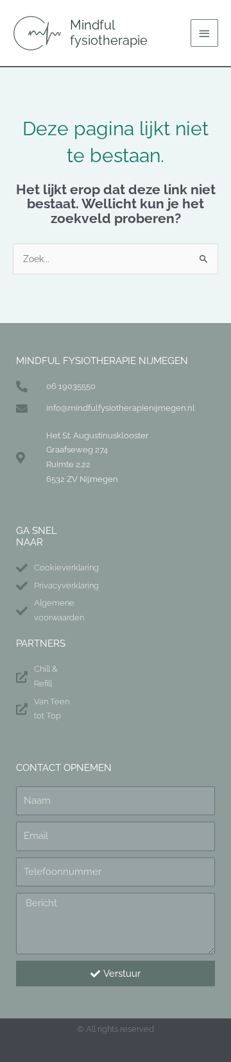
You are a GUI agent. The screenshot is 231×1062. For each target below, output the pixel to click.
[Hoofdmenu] (205, 33)
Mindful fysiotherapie (109, 32)
